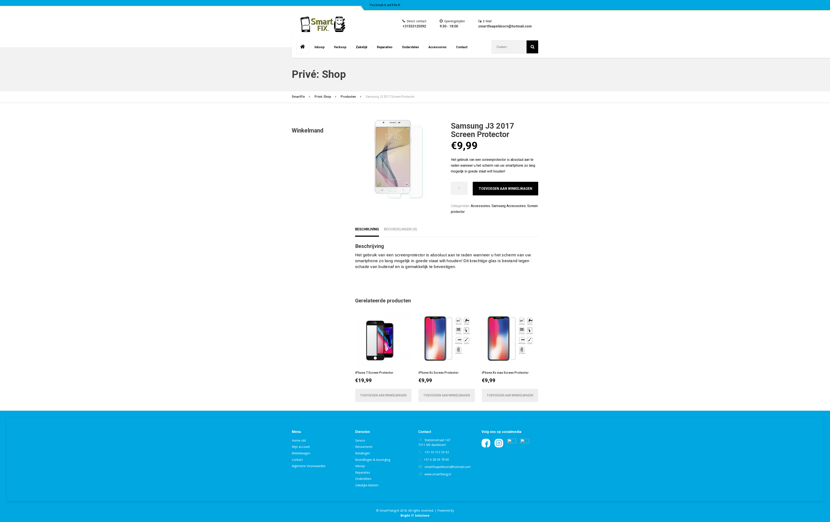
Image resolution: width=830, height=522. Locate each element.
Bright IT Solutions (415, 515)
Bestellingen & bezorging (372, 460)
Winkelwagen (301, 453)
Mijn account (301, 447)
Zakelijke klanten (366, 485)
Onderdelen (410, 47)
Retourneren (364, 447)
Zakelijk (361, 47)
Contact (462, 47)
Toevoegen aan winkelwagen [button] (383, 395)
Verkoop (340, 47)
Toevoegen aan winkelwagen (505, 189)
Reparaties (385, 47)
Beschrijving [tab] (367, 229)
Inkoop (319, 47)
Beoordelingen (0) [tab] (400, 229)
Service (360, 440)
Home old (299, 440)
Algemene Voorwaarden (309, 466)
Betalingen (362, 453)
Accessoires (437, 47)
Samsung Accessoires (509, 206)
